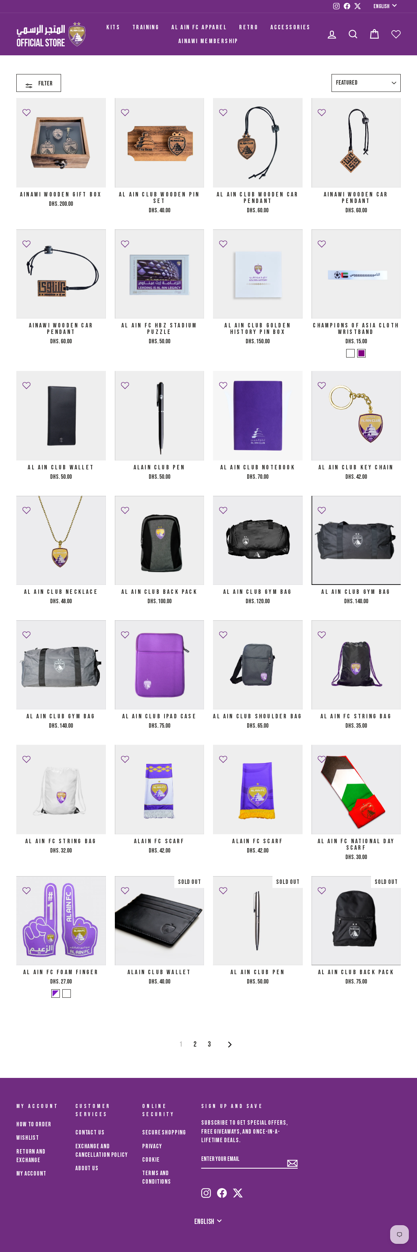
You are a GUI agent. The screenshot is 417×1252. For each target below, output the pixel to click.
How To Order (33, 1124)
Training (145, 27)
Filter (45, 83)
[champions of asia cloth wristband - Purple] (361, 353)
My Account (31, 1174)
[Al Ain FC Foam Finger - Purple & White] (55, 993)
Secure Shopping (164, 1132)
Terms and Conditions (156, 1177)
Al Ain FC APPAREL (199, 27)
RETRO (248, 27)
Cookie (150, 1160)
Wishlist (27, 1138)
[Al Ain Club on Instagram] (206, 1189)
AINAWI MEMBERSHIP (208, 41)
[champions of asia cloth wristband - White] (350, 353)
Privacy (152, 1146)
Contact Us (90, 1132)
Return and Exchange (31, 1156)
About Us (87, 1168)
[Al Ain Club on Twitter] (238, 1189)
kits (113, 27)
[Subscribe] (292, 1159)
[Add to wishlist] (26, 109)
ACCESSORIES (290, 27)
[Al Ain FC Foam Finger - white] (66, 993)
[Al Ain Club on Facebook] (222, 1189)
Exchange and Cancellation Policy (101, 1151)
